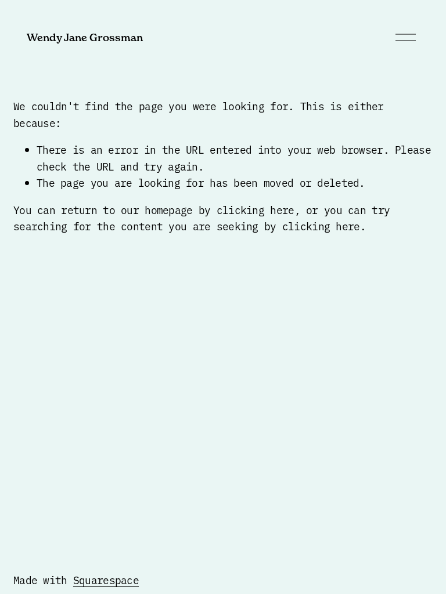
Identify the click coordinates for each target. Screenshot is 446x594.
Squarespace (106, 579)
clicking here (255, 209)
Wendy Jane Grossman (85, 37)
